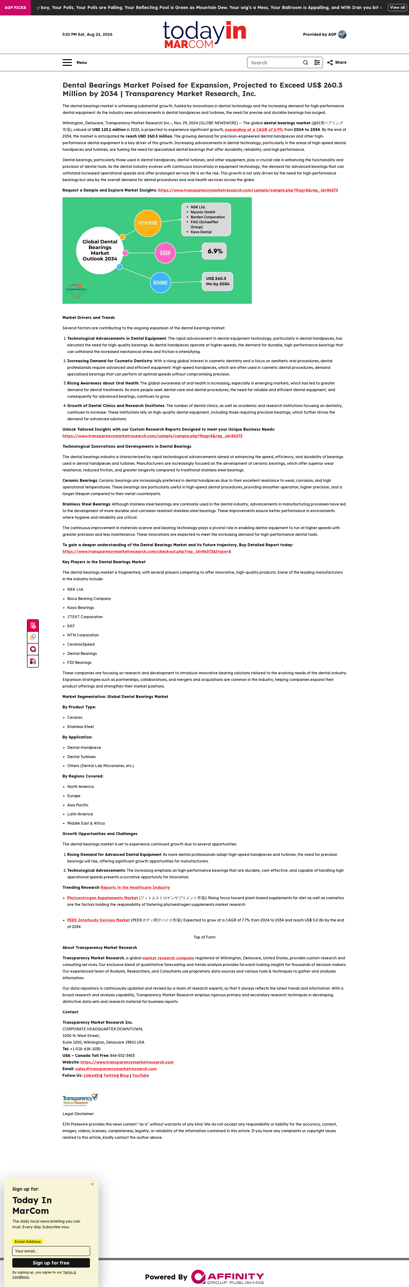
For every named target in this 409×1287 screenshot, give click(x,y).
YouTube (140, 1075)
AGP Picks (15, 7)
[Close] (92, 1184)
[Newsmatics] (32, 661)
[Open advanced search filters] (317, 62)
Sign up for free (51, 1263)
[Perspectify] (32, 638)
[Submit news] (32, 626)
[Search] (305, 62)
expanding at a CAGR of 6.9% (254, 129)
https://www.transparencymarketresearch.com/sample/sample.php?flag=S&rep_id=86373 (248, 190)
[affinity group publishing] (32, 649)
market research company (168, 958)
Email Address (28, 1241)
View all (397, 7)
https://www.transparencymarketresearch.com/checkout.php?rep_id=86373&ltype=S (146, 551)
